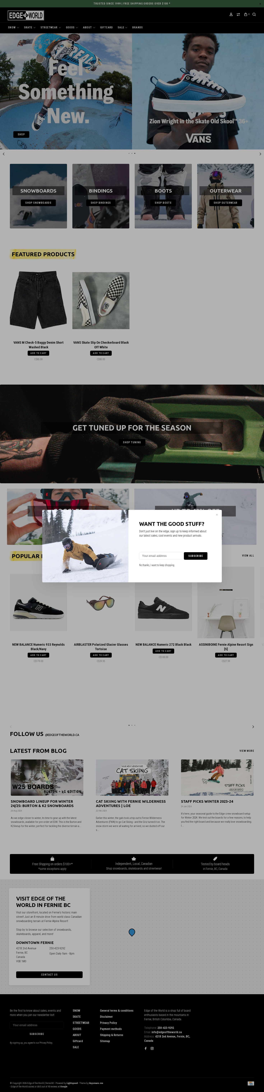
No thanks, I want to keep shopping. (157, 565)
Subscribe (195, 556)
